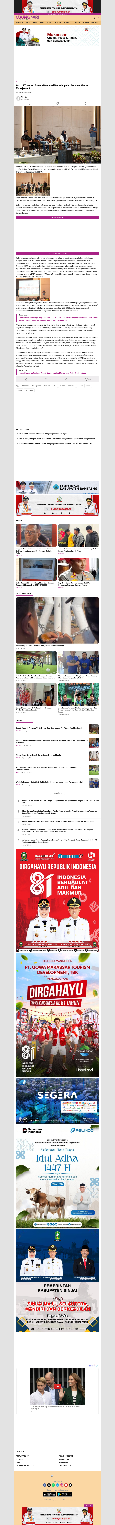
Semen (62, 386)
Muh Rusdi (25, 97)
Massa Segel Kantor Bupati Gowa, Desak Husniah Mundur (40, 646)
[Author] (18, 98)
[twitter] (49, 1485)
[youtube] (66, 1485)
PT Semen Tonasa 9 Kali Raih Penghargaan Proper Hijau (43, 434)
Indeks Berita (57, 793)
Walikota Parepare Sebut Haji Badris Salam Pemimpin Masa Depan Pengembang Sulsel (78, 677)
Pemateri (47, 386)
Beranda (18, 82)
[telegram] (57, 1485)
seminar (71, 386)
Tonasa (80, 386)
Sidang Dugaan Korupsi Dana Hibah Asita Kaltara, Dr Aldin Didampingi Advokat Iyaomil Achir (58, 821)
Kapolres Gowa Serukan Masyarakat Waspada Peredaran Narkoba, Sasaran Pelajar (76, 584)
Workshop (29, 390)
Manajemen (36, 386)
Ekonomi (25, 386)
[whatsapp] (53, 1485)
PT (55, 386)
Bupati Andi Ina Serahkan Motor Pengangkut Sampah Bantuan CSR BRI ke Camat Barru (55, 444)
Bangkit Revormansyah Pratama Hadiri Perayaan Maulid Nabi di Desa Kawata (34, 709)
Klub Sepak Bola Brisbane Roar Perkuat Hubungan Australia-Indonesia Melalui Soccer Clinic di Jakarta (35, 677)
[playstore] (64, 1494)
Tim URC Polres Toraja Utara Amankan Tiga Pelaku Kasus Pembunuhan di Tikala (78, 550)
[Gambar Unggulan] (57, 135)
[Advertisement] (57, 62)
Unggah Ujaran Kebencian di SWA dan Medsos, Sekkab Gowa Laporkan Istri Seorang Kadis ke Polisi (34, 551)
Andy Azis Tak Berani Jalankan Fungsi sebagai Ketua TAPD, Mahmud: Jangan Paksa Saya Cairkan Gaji (60, 802)
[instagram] (61, 1485)
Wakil (88, 386)
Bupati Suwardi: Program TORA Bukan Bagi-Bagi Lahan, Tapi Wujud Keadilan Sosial (49, 728)
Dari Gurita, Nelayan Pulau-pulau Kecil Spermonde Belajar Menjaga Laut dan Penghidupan (57, 439)
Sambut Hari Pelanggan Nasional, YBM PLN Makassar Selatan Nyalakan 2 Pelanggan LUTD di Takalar (52, 742)
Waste (20, 390)
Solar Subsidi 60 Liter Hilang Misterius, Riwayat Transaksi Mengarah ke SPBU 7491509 (35, 584)
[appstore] (49, 1494)
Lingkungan (26, 82)
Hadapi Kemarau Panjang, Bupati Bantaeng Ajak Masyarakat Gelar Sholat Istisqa (52, 373)
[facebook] (44, 1485)
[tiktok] (70, 1485)
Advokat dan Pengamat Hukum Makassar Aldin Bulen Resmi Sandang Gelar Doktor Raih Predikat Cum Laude (78, 710)
